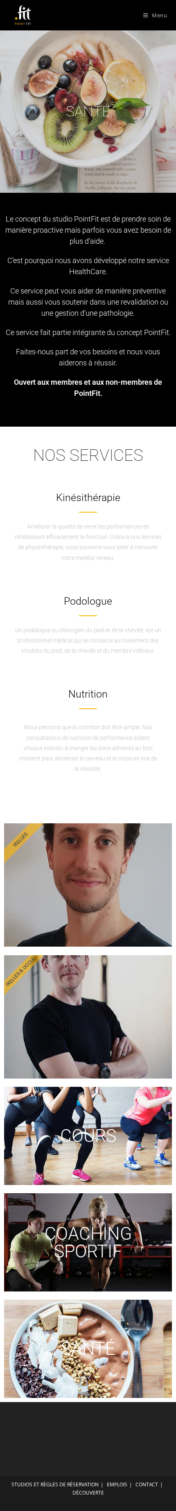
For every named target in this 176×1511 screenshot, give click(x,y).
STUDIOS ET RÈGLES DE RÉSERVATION (55, 1484)
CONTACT (146, 1484)
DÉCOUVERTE (88, 1492)
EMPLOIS (117, 1484)
